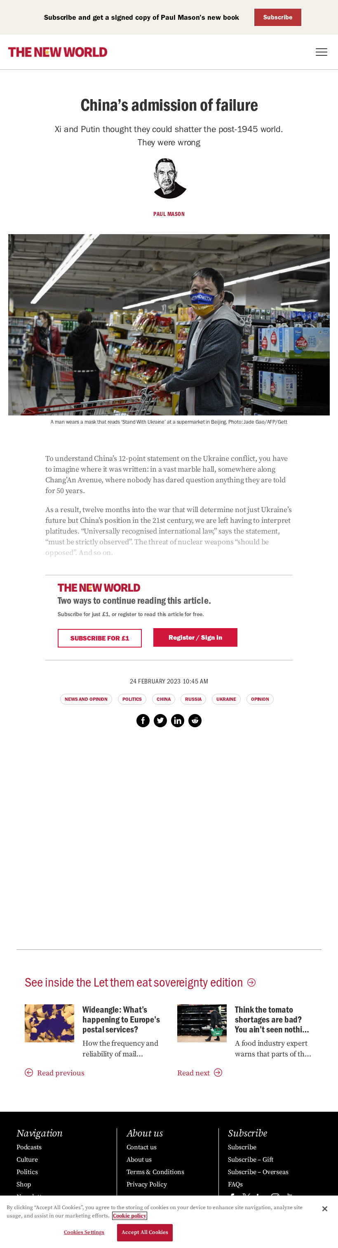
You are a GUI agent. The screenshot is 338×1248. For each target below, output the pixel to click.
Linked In (177, 720)
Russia (193, 699)
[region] (169, 1222)
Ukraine (226, 699)
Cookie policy (129, 1215)
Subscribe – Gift (250, 1159)
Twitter (160, 720)
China (164, 699)
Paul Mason (169, 214)
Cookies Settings (84, 1232)
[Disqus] (169, 843)
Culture (27, 1159)
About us (139, 1159)
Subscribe (278, 17)
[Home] (57, 52)
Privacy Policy (147, 1184)
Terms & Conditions (155, 1172)
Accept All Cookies (145, 1232)
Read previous (60, 1073)
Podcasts (28, 1147)
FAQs (235, 1184)
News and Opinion (86, 699)
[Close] (325, 1209)
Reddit (195, 720)
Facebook (143, 720)
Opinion (260, 699)
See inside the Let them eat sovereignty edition (134, 981)
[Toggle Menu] (321, 52)
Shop (23, 1184)
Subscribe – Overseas (258, 1172)
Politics (132, 699)
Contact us (142, 1147)
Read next (193, 1073)
